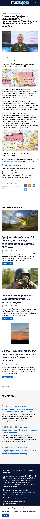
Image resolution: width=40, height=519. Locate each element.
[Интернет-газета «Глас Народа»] (20, 3)
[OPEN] (4, 3)
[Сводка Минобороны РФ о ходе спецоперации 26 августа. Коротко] (20, 279)
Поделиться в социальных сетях (11, 187)
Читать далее (7, 264)
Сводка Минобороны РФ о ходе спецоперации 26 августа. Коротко (18, 299)
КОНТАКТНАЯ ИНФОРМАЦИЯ (14, 494)
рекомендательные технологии (24, 492)
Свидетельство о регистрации (14, 476)
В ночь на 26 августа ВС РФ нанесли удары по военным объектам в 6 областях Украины (19, 355)
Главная (4, 13)
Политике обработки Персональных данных (19, 512)
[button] (25, 185)
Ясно (5, 515)
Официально (22, 448)
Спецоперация (14, 13)
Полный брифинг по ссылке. (11, 165)
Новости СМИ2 (7, 386)
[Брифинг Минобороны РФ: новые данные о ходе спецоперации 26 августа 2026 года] (20, 221)
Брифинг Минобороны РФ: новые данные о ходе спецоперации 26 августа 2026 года (18, 242)
